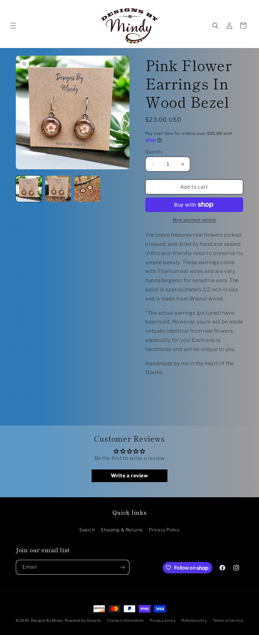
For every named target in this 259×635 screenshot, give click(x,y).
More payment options (194, 219)
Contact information (125, 620)
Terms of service (228, 620)
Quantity (154, 151)
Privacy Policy (164, 529)
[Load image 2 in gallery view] (58, 189)
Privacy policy (163, 620)
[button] (13, 26)
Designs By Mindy (47, 620)
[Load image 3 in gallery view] (87, 189)
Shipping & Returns (122, 529)
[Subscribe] (122, 567)
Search (87, 529)
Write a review (129, 476)
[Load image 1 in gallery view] (29, 189)
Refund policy (194, 620)
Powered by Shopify (83, 620)
